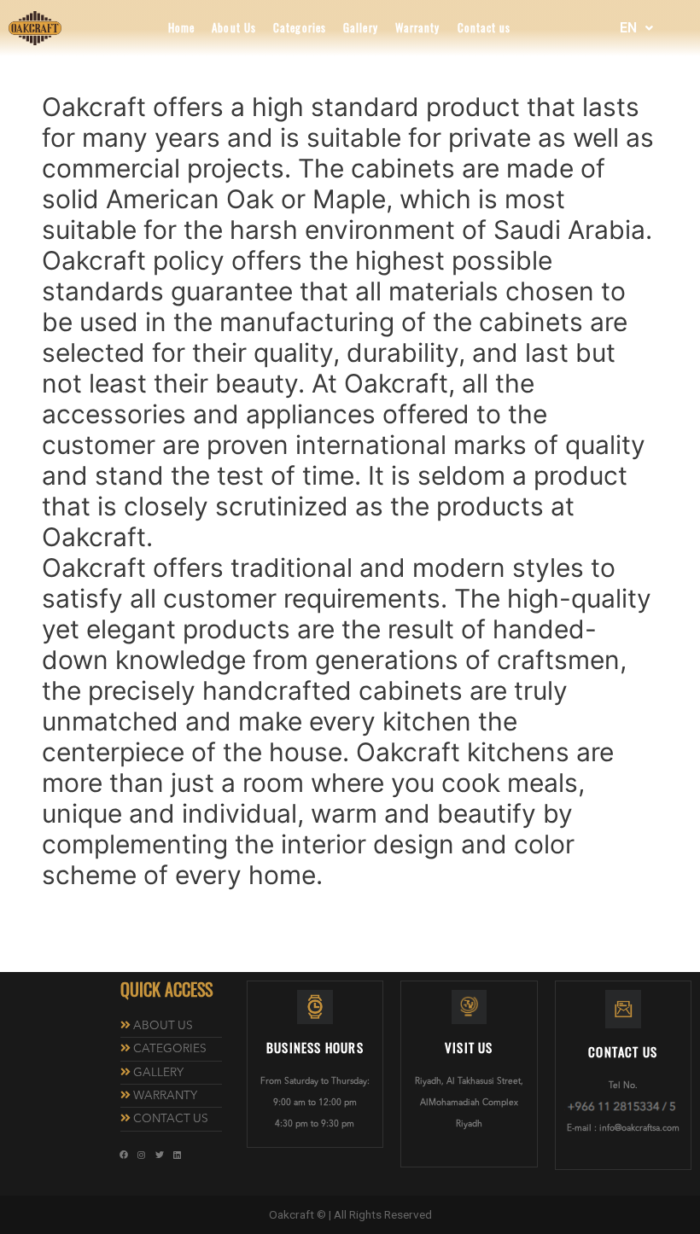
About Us (234, 28)
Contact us (484, 28)
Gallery (360, 28)
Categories (299, 28)
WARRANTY (165, 1096)
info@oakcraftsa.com (639, 1128)
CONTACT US (170, 1119)
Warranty (417, 28)
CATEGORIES (170, 1049)
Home (181, 28)
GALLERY (158, 1073)
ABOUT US (163, 1026)
